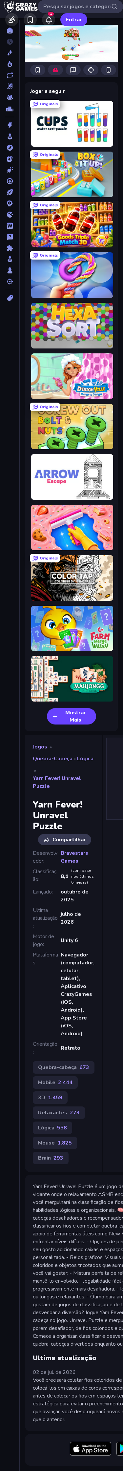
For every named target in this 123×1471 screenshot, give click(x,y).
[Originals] (9, 86)
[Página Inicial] (9, 30)
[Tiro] (9, 281)
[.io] (9, 214)
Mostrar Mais (75, 716)
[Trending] (9, 64)
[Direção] (9, 181)
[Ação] (9, 125)
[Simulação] (9, 259)
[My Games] (30, 19)
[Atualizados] (9, 75)
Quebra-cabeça (52, 758)
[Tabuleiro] (9, 270)
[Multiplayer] (9, 97)
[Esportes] (9, 192)
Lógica (85, 758)
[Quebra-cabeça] (9, 248)
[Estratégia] (9, 203)
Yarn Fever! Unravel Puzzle (57, 782)
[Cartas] (9, 158)
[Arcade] (9, 136)
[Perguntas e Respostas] (9, 236)
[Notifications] (48, 19)
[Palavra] (9, 225)
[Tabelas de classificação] (9, 108)
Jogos (40, 746)
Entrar (74, 19)
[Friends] (11, 19)
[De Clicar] (9, 170)
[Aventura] (9, 147)
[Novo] (9, 52)
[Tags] (9, 298)
